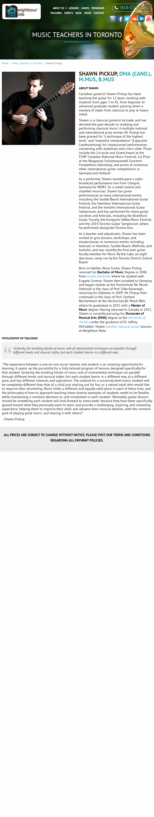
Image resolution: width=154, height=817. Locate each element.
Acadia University (99, 276)
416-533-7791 (135, 7)
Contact (99, 13)
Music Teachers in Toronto (27, 63)
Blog (79, 13)
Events (68, 13)
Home (5, 63)
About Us (58, 8)
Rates (87, 13)
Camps (85, 8)
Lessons (74, 8)
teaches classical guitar (123, 326)
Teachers (56, 13)
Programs (98, 8)
